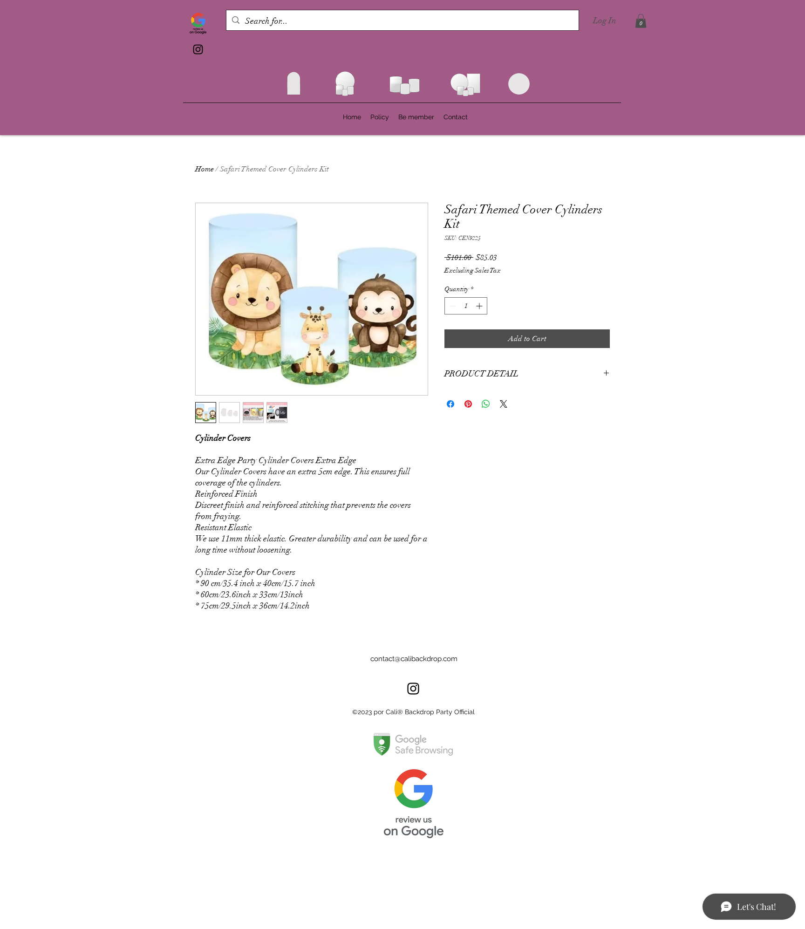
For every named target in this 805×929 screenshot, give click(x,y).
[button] (641, 21)
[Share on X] (503, 404)
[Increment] (480, 306)
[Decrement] (451, 306)
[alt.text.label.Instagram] (198, 49)
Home (204, 169)
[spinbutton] (465, 306)
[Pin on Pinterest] (468, 404)
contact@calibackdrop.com (413, 659)
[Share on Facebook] (450, 404)
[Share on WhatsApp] (485, 404)
